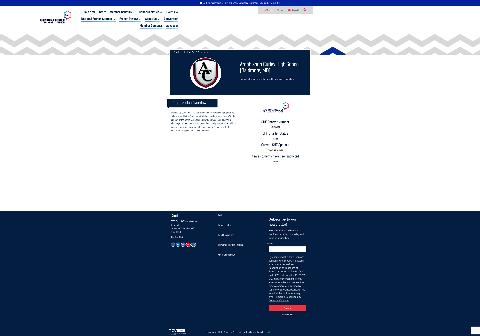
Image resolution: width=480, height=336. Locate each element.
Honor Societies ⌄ (151, 12)
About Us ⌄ (152, 19)
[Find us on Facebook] (173, 245)
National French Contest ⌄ (98, 19)
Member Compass (151, 26)
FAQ (220, 215)
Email (270, 244)
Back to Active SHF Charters (191, 52)
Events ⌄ (172, 12)
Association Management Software (179, 334)
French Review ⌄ (130, 19)
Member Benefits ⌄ (122, 12)
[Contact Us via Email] (193, 245)
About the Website (226, 254)
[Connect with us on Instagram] (183, 245)
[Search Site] (305, 10)
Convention (171, 19)
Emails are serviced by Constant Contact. (285, 298)
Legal (267, 332)
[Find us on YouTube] (188, 245)
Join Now (89, 12)
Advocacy (172, 26)
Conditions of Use (226, 235)
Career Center (224, 225)
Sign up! (287, 308)
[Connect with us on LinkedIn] (178, 245)
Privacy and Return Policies (230, 245)
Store (102, 12)
